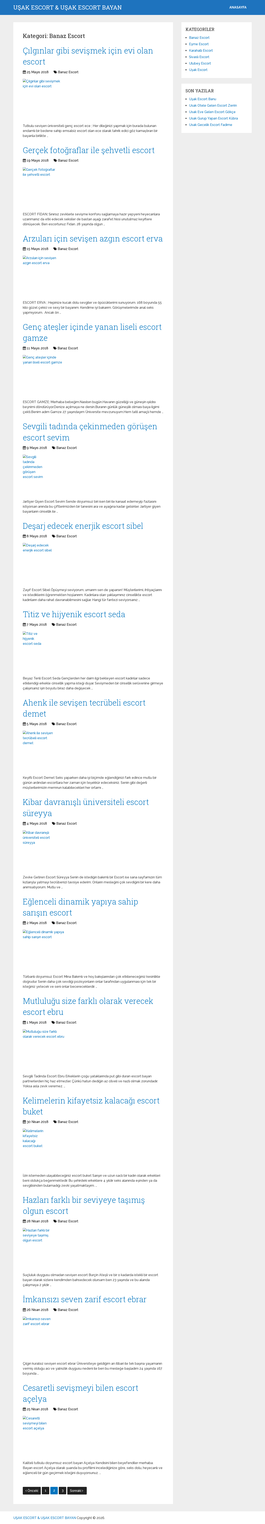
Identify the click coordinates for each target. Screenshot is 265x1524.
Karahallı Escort (201, 50)
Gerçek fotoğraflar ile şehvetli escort (89, 150)
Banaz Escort (68, 72)
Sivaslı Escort (199, 57)
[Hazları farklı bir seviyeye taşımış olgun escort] (40, 1248)
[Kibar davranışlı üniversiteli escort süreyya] (39, 851)
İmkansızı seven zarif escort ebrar (85, 1299)
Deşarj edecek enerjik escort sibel (83, 526)
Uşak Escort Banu (202, 99)
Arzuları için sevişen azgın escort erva (93, 238)
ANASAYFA (238, 7)
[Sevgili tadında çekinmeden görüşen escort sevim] (34, 475)
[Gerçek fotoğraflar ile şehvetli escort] (39, 188)
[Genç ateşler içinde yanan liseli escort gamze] (43, 375)
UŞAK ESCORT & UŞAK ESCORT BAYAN (67, 7)
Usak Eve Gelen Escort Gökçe (212, 112)
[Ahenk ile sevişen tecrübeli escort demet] (40, 751)
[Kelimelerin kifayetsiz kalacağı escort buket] (34, 1149)
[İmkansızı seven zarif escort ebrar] (37, 1337)
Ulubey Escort (200, 63)
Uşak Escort (198, 70)
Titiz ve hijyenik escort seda (74, 614)
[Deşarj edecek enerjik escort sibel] (39, 563)
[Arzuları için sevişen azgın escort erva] (42, 276)
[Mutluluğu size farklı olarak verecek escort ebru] (43, 1050)
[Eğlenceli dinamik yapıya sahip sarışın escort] (43, 950)
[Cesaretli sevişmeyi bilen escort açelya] (36, 1436)
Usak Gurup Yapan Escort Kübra (213, 118)
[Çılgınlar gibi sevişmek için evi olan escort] (43, 99)
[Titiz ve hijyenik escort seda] (33, 652)
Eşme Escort (199, 44)
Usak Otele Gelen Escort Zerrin (213, 105)
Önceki (33, 1491)
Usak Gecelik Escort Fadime (210, 125)
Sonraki (76, 1491)
